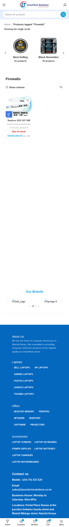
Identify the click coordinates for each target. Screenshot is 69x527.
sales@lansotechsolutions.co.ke (32, 489)
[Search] (63, 14)
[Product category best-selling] (20, 51)
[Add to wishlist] (27, 100)
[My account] (65, 5)
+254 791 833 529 (32, 479)
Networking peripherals (18, 124)
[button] (8, 301)
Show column (17, 87)
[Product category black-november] (48, 51)
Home (7, 24)
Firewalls (14, 127)
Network (24, 127)
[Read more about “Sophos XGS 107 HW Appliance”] (9, 114)
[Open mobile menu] (4, 5)
